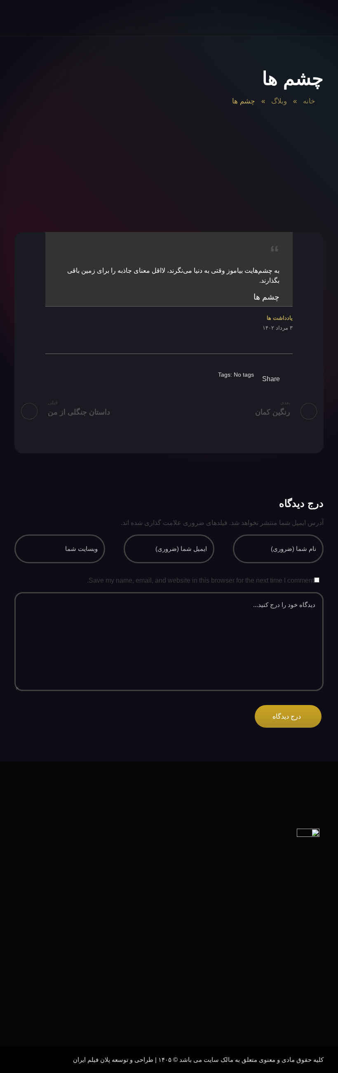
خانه (309, 101)
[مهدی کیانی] (307, 19)
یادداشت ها (280, 318)
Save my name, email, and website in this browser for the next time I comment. (200, 580)
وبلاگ (279, 101)
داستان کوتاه (296, 947)
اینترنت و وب (296, 1009)
